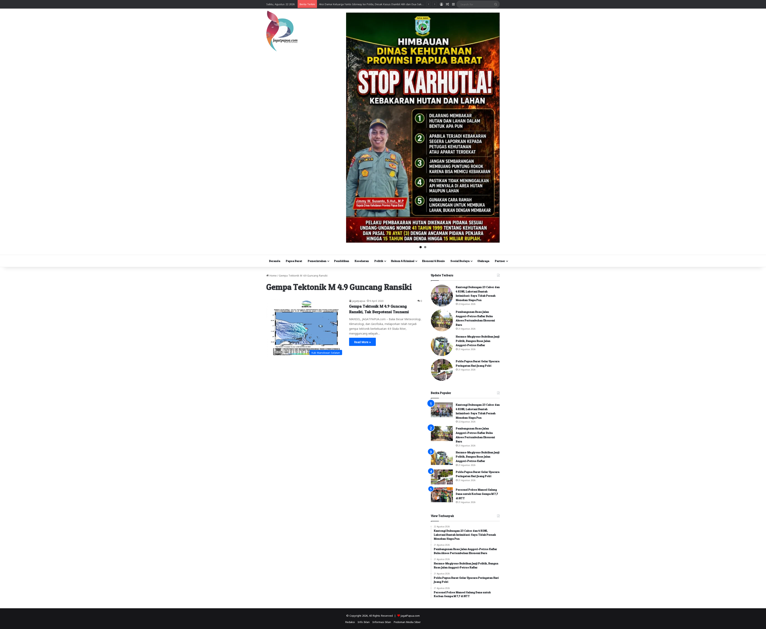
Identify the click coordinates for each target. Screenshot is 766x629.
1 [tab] (421, 247)
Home (273, 275)
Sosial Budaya (460, 261)
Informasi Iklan (381, 621)
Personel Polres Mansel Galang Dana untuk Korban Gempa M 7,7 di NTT (477, 494)
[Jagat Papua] (281, 31)
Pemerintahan (317, 261)
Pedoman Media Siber (407, 621)
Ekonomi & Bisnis (433, 261)
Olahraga (483, 261)
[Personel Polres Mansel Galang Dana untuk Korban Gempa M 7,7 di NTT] (442, 494)
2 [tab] (425, 247)
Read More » (362, 341)
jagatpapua (358, 300)
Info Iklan (364, 621)
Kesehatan (362, 261)
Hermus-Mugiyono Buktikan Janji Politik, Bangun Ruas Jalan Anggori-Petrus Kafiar (477, 341)
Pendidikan (341, 261)
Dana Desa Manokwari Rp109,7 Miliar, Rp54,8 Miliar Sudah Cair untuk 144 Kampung (369, 3)
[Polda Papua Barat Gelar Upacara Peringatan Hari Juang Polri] (442, 370)
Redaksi (350, 621)
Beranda (274, 261)
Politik (378, 261)
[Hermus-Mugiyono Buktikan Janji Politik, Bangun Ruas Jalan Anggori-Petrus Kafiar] (442, 345)
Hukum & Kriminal (402, 261)
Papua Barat (294, 261)
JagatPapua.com (410, 615)
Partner (500, 261)
